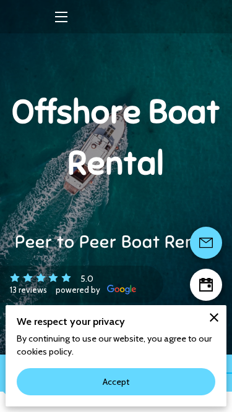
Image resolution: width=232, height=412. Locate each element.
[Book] (206, 285)
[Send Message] (206, 243)
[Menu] (60, 17)
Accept (116, 381)
